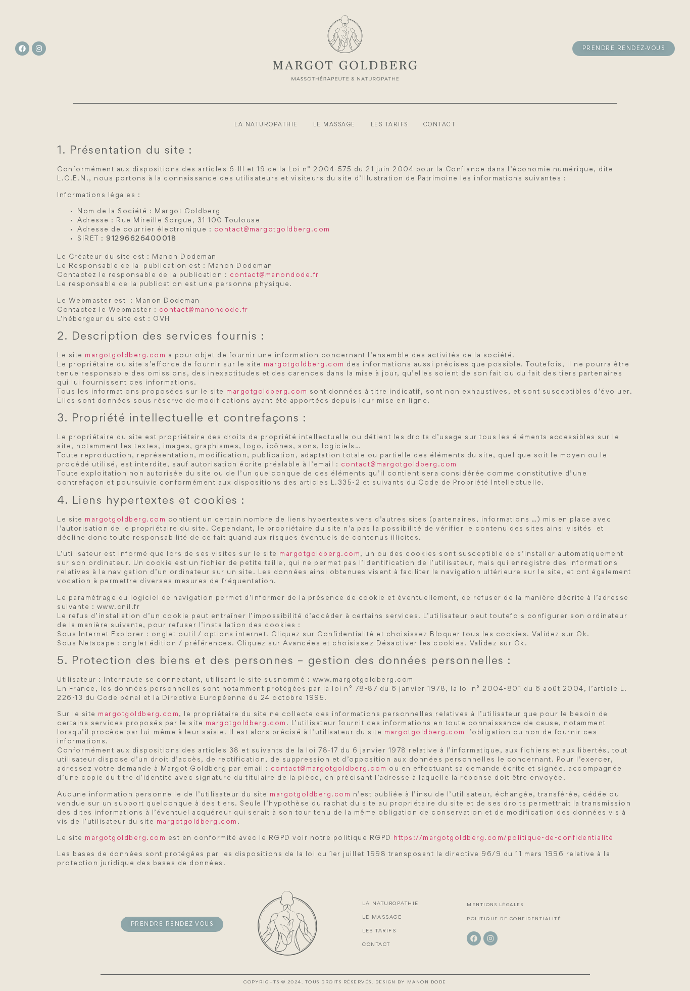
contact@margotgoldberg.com (272, 230)
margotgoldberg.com (125, 356)
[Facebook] (22, 48)
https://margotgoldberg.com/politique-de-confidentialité (503, 838)
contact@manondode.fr (274, 275)
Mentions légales (495, 905)
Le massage (334, 124)
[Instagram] (39, 48)
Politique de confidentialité (514, 919)
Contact (439, 124)
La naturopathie (266, 124)
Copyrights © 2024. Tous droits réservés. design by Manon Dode (345, 982)
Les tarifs (389, 124)
